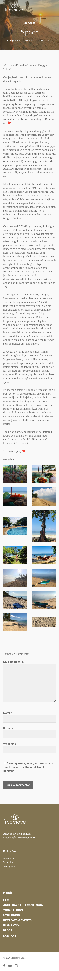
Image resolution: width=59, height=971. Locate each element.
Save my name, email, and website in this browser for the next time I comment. (28, 767)
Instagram (9, 866)
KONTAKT (9, 935)
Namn (7, 713)
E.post (8, 728)
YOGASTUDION (13, 910)
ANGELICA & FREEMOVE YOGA (23, 905)
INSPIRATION (12, 925)
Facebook (9, 858)
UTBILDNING (11, 915)
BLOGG (7, 930)
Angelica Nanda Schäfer (21, 40)
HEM (6, 900)
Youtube (8, 862)
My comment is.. (14, 661)
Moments (29, 22)
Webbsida (9, 743)
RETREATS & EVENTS (17, 920)
